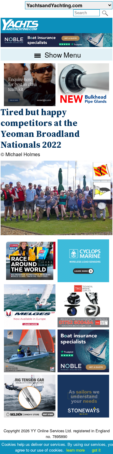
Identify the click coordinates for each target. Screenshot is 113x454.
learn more (75, 450)
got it (96, 450)
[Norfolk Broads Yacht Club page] (102, 197)
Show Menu (62, 54)
